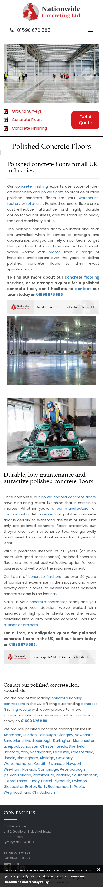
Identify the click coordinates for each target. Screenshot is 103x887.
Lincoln (9, 757)
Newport (74, 763)
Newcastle (84, 734)
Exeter (30, 786)
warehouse (89, 197)
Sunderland (14, 740)
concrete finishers (44, 576)
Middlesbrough (38, 740)
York (24, 752)
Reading (63, 775)
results (25, 709)
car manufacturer (73, 508)
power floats (52, 192)
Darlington (62, 740)
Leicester (61, 752)
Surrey (34, 780)
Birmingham (27, 757)
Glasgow (65, 734)
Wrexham (12, 769)
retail (30, 203)
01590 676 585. (23, 644)
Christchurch (43, 792)
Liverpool (11, 746)
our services (48, 715)
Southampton (84, 775)
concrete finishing (31, 186)
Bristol (46, 780)
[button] (14, 73)
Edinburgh (47, 734)
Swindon (79, 780)
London (24, 775)
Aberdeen (12, 734)
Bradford (11, 752)
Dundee (30, 734)
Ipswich (10, 775)
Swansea (56, 763)
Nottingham (41, 752)
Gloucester (13, 786)
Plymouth (62, 780)
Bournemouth (60, 786)
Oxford (10, 780)
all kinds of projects (21, 624)
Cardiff (40, 763)
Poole (79, 786)
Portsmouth (43, 775)
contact (83, 288)
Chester (47, 746)
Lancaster (30, 746)
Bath (42, 786)
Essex (22, 780)
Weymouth (13, 792)
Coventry (64, 757)
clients (54, 251)
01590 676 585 (33, 30)
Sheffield (77, 746)
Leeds (62, 746)
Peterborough (72, 769)
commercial (14, 514)
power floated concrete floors (68, 496)
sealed (48, 514)
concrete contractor (48, 601)
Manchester (83, 740)
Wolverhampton (18, 763)
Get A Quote (85, 120)
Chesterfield (82, 752)
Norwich (29, 769)
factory (13, 203)
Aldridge (47, 757)
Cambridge (48, 769)
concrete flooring (82, 277)
